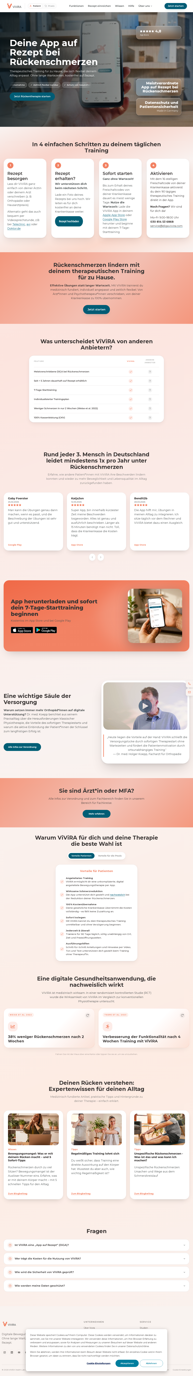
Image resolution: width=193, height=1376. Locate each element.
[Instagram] (4, 1352)
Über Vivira (89, 1328)
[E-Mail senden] (189, 692)
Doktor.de (14, 228)
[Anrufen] (189, 683)
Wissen (119, 6)
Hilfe (131, 6)
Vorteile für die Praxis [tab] (110, 855)
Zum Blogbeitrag (17, 1193)
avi (28, 224)
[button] (49, 1028)
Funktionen (76, 6)
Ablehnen (151, 1363)
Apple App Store (114, 215)
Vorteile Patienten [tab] (81, 855)
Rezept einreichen (99, 6)
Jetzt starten (176, 6)
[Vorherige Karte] (92, 557)
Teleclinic (18, 224)
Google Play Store (115, 219)
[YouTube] (19, 1352)
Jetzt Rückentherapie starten (32, 96)
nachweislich (117, 894)
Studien (144, 1328)
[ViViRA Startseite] (9, 1324)
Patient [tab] (37, 6)
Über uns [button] (144, 6)
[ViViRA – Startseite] (14, 6)
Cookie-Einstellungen (99, 1363)
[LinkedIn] (11, 1352)
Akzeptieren (127, 1363)
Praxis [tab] (51, 6)
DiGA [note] (60, 371)
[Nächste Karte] (100, 557)
